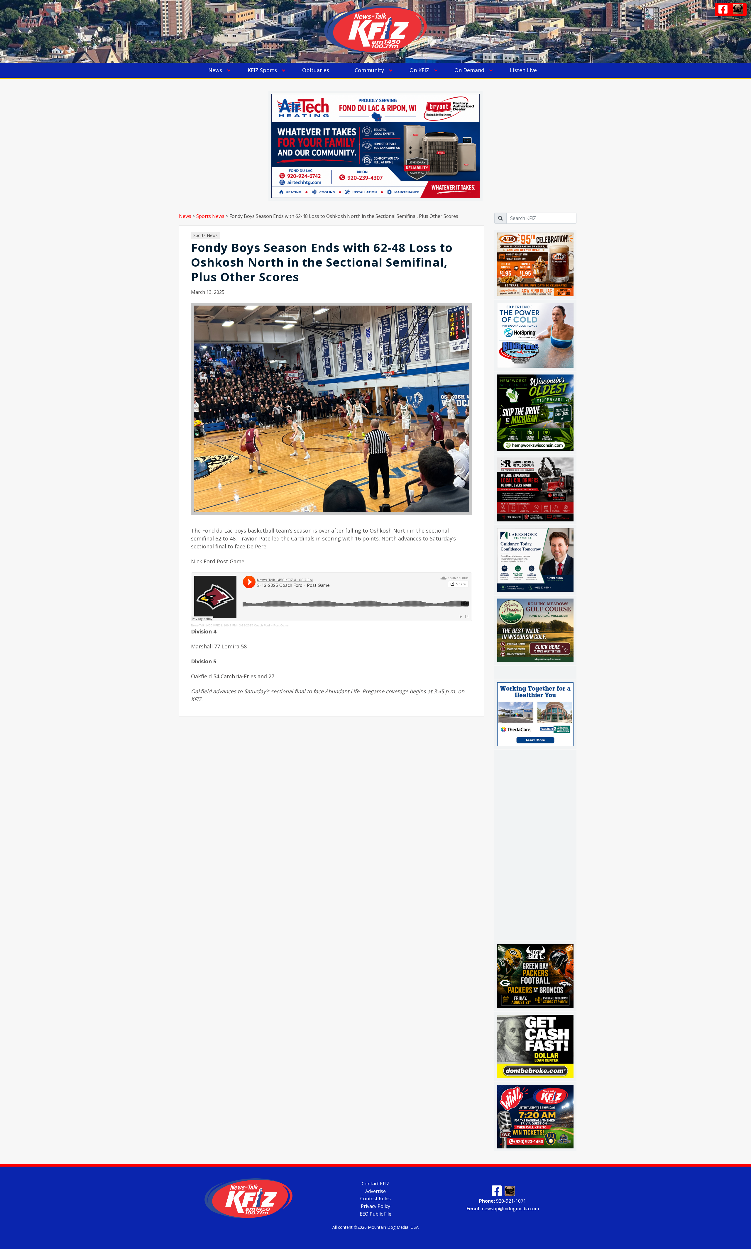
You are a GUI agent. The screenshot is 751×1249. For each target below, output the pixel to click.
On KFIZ (419, 70)
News (215, 70)
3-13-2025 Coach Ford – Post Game (264, 625)
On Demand (469, 70)
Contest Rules (375, 1198)
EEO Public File (375, 1213)
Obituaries (315, 70)
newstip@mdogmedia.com (502, 1208)
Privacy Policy (375, 1206)
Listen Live (523, 70)
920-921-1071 (502, 1201)
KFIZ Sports (262, 70)
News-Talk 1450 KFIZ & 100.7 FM (213, 625)
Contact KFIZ (376, 1183)
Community (369, 70)
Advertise (375, 1191)
